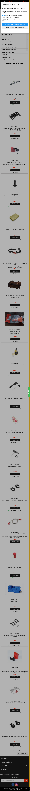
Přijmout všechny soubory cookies (15, 24)
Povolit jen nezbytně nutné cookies (15, 27)
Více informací (15, 31)
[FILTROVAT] (29, 395)
